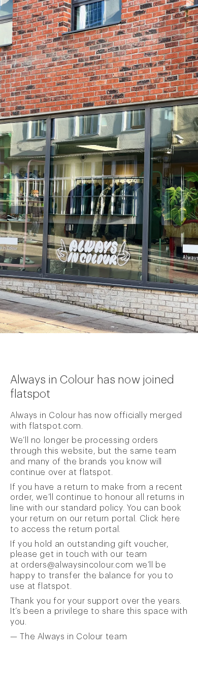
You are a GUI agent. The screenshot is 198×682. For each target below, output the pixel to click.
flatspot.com (55, 426)
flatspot (95, 472)
